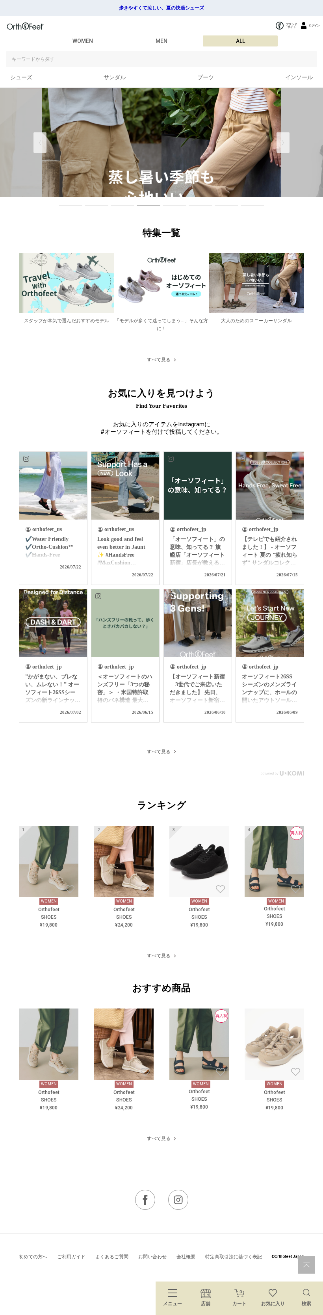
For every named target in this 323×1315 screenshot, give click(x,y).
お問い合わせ (152, 1256)
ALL (240, 41)
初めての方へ (33, 1256)
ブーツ (205, 77)
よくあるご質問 (111, 1256)
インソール (299, 77)
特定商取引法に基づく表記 (233, 1256)
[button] (283, 142)
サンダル (115, 77)
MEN (161, 41)
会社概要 (185, 1256)
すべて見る (159, 359)
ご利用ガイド (71, 1256)
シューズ (21, 77)
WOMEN (82, 41)
